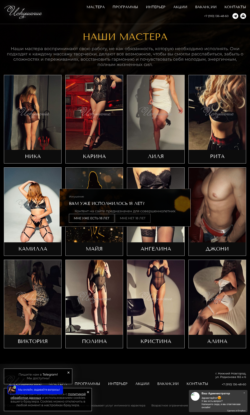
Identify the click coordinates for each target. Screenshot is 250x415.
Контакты (235, 7)
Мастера (96, 7)
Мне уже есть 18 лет (92, 218)
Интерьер (155, 7)
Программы (125, 7)
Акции (180, 7)
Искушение (24, 12)
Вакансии (206, 7)
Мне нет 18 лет (133, 218)
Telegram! (50, 374)
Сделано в (236, 411)
